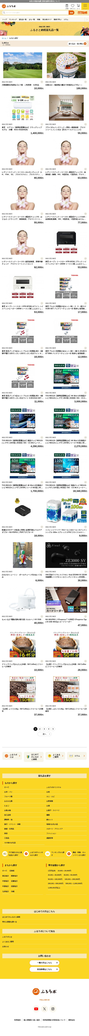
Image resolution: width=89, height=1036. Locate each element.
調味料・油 (8, 819)
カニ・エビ (50, 796)
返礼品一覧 (23, 19)
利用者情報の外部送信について (54, 1020)
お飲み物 (7, 810)
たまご (6, 806)
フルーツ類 (8, 796)
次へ (44, 734)
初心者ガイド (47, 19)
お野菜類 (49, 801)
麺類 (48, 815)
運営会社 (71, 1020)
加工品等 (7, 815)
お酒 (48, 806)
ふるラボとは (7, 937)
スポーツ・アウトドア (54, 829)
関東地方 (14, 876)
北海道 (12, 871)
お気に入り (73, 8)
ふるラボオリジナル (53, 787)
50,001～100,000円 (55, 879)
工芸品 (6, 838)
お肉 (48, 792)
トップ (4, 19)
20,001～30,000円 (54, 875)
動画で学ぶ (57, 19)
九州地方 (5, 891)
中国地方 (5, 886)
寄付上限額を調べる (9, 922)
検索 (71, 13)
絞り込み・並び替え (76, 44)
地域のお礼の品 (52, 824)
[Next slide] (87, 19)
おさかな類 (8, 801)
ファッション (51, 833)
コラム (66, 19)
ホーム (4, 38)
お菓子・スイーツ (52, 810)
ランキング (13, 19)
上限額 (67, 8)
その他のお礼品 (10, 843)
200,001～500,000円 (55, 883)
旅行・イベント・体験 (12, 824)
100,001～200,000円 (72, 879)
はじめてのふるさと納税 (11, 917)
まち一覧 (32, 19)
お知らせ (5, 946)
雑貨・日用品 (9, 829)
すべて (6, 787)
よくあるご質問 (8, 942)
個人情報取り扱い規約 (32, 1020)
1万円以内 (51, 871)
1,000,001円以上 (54, 888)
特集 (38, 19)
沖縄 (12, 891)
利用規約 (17, 1020)
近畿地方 (14, 881)
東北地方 (5, 876)
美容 (6, 833)
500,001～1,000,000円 (74, 883)
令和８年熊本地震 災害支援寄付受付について (44, 1)
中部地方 (5, 881)
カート (78, 8)
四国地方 (14, 886)
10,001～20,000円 (64, 871)
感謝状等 (49, 838)
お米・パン (8, 792)
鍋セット (49, 819)
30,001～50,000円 (70, 875)
